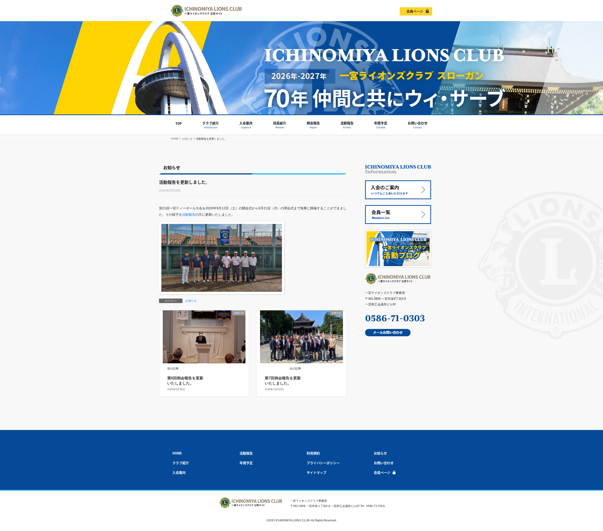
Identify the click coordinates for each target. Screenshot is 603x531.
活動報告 (188, 214)
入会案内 (179, 472)
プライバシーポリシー (323, 463)
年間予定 (246, 463)
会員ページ (415, 11)
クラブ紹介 (180, 463)
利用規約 (313, 453)
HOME (177, 453)
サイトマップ (316, 472)
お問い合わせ (384, 463)
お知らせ (191, 300)
